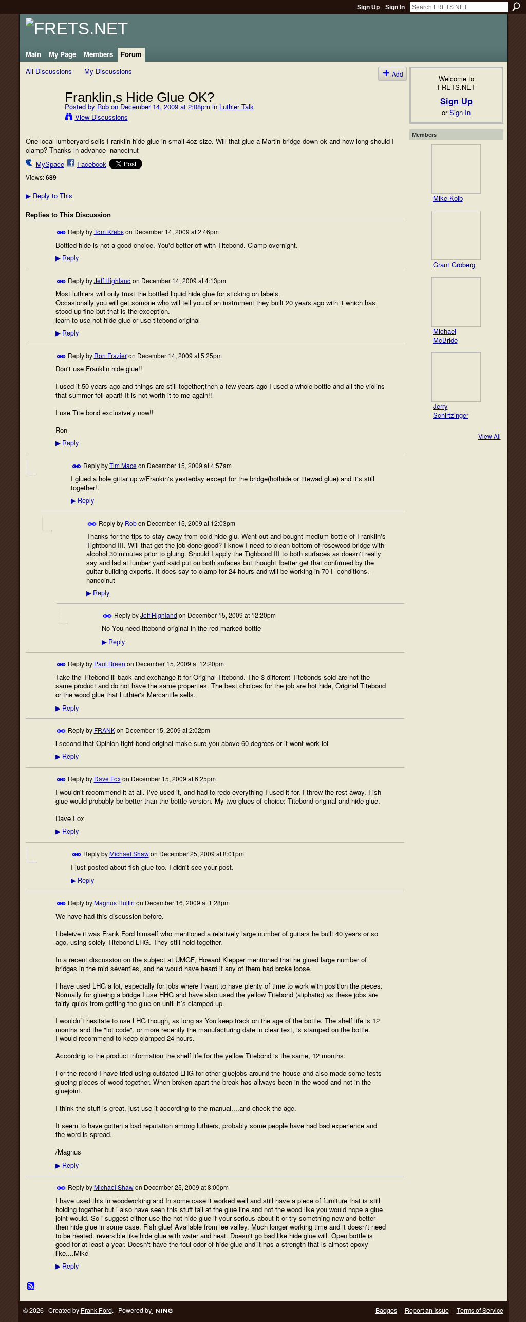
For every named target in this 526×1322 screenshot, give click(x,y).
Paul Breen (109, 663)
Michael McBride (445, 335)
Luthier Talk (236, 106)
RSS (31, 1286)
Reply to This (49, 195)
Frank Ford (96, 1310)
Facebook (91, 164)
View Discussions (101, 117)
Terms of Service (480, 1310)
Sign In (395, 7)
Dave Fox (107, 778)
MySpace (50, 164)
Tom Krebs (109, 231)
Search (516, 6)
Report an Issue (427, 1310)
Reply (67, 258)
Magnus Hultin (114, 902)
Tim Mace (123, 464)
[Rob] (42, 118)
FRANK (104, 729)
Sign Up (368, 7)
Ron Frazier (110, 354)
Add (397, 73)
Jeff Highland (112, 279)
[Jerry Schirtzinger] (456, 377)
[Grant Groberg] (456, 235)
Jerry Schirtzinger (450, 410)
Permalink (61, 232)
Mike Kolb (448, 198)
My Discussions (108, 71)
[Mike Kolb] (456, 169)
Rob (103, 106)
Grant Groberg (454, 264)
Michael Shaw (129, 853)
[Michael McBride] (456, 302)
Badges (386, 1310)
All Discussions (49, 71)
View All (489, 436)
